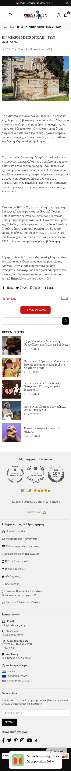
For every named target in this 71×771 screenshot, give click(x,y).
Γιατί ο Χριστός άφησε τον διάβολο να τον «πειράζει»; (45, 408)
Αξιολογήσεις (12, 576)
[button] (65, 14)
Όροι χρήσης (12, 584)
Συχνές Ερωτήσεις (15, 568)
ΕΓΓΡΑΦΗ (9, 722)
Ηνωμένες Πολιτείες (18, 680)
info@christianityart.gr (14, 625)
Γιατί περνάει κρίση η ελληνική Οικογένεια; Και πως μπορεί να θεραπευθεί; (42, 386)
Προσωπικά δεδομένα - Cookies (22, 602)
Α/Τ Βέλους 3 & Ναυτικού (16, 658)
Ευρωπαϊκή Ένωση (17, 675)
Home (4, 27)
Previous (10, 298)
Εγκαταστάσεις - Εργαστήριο (21, 538)
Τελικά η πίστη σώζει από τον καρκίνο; (42, 430)
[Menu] (3, 14)
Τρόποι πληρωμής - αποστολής (23, 546)
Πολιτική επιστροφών (17, 561)
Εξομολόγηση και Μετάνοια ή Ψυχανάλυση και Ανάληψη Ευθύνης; (46, 343)
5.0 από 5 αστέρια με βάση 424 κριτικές (36, 501)
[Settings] (58, 14)
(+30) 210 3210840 (12, 634)
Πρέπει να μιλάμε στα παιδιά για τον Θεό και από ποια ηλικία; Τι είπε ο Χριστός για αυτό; (46, 364)
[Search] (10, 14)
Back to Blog (36, 309)
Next (63, 298)
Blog (12, 27)
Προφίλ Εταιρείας (15, 531)
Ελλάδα (11, 671)
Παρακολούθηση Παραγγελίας (22, 553)
